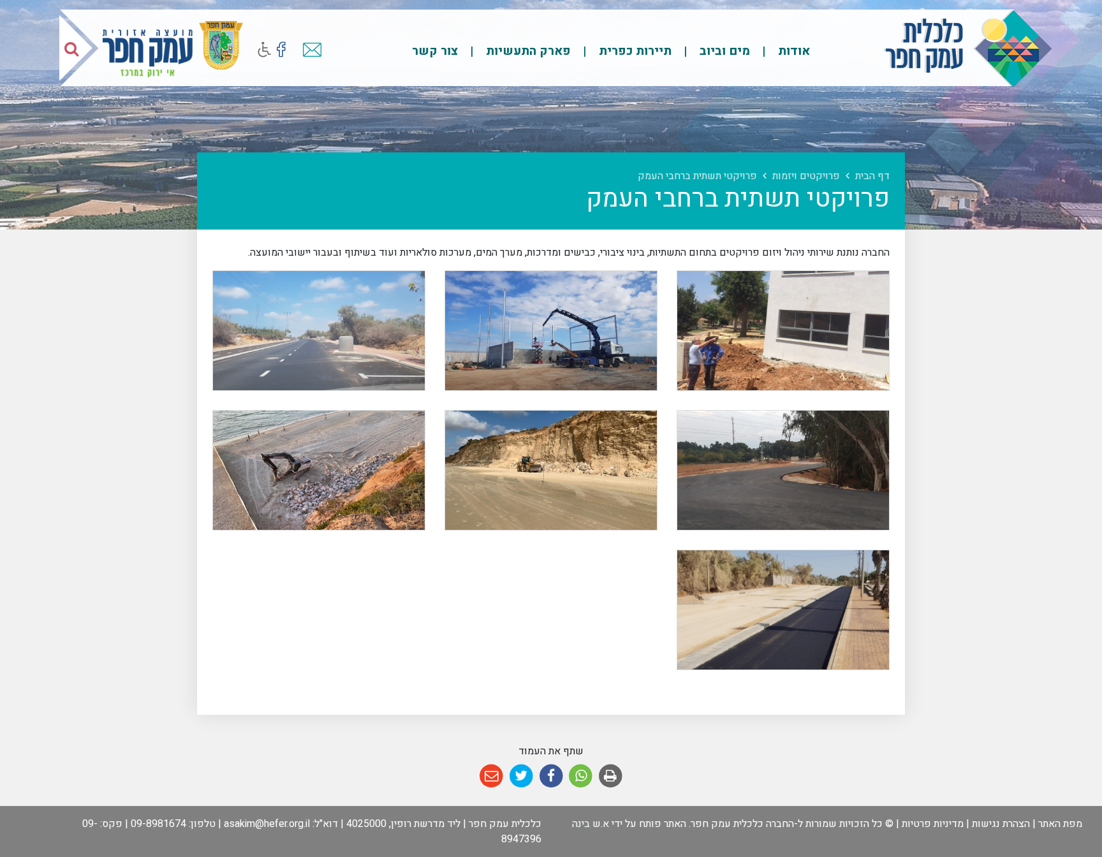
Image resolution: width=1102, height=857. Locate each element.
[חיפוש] (71, 48)
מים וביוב (723, 51)
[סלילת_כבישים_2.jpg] (318, 330)
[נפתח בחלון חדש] (280, 49)
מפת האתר (1060, 823)
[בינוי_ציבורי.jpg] (783, 330)
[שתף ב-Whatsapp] (580, 776)
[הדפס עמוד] (610, 776)
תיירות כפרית (634, 51)
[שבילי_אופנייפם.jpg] (783, 610)
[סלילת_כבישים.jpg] (783, 470)
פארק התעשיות (527, 51)
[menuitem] (781, 50)
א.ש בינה (590, 823)
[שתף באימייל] (491, 776)
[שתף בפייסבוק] (551, 776)
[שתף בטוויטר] (521, 776)
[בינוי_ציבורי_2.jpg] (551, 330)
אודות (792, 51)
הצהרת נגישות (1001, 823)
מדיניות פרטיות (933, 823)
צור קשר (435, 51)
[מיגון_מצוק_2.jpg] (551, 470)
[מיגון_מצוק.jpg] (318, 470)
